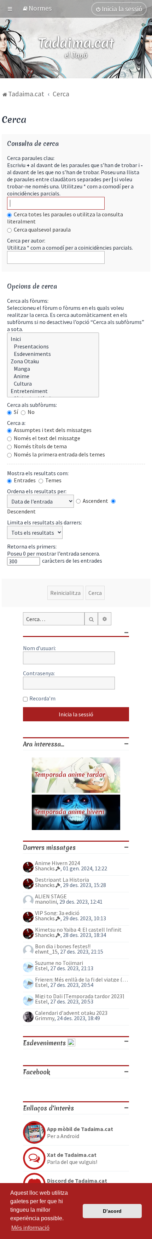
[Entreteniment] (53, 391)
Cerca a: (16, 422)
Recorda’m (42, 698)
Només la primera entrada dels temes (59, 454)
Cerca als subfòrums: (32, 404)
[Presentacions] (53, 346)
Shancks (45, 868)
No (31, 411)
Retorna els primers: (32, 546)
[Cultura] (53, 383)
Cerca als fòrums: (27, 300)
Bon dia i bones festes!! (62, 946)
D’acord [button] (112, 1211)
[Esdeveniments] (53, 354)
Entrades (24, 480)
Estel (41, 968)
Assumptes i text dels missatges (52, 429)
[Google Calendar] (71, 1043)
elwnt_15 (46, 951)
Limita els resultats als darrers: (44, 522)
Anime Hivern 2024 (57, 862)
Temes (53, 480)
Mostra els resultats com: (38, 473)
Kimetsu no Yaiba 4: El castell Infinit (78, 929)
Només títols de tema (40, 446)
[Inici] (53, 339)
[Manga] (53, 369)
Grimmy (44, 1018)
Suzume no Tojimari (59, 962)
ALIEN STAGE (51, 896)
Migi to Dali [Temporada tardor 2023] (79, 996)
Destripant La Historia (62, 879)
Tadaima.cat (76, 43)
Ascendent (95, 500)
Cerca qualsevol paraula (42, 229)
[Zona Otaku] (53, 361)
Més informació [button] (30, 1228)
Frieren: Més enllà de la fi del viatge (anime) (82, 979)
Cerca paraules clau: (30, 157)
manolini (46, 901)
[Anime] (53, 376)
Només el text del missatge (46, 438)
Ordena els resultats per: (36, 491)
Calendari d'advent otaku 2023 (71, 1012)
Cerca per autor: (26, 240)
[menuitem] (37, 8)
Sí (15, 411)
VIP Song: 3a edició (57, 912)
